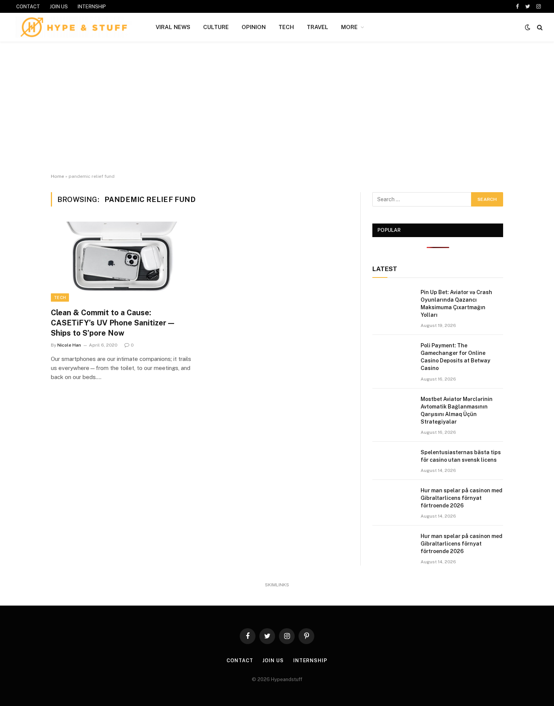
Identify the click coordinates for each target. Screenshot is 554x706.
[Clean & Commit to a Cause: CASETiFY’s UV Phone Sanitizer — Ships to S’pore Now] (122, 262)
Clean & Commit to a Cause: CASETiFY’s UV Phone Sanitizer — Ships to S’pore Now (112, 323)
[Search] (539, 27)
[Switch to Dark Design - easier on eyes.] (527, 27)
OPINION (254, 27)
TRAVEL (317, 27)
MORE (349, 27)
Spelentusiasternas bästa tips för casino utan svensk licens (461, 456)
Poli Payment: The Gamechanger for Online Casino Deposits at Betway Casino (455, 356)
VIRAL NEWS (173, 27)
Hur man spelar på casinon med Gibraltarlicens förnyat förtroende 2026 (461, 498)
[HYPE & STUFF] (73, 27)
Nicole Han (69, 345)
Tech (60, 297)
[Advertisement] (277, 107)
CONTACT (28, 6)
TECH (286, 27)
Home (57, 176)
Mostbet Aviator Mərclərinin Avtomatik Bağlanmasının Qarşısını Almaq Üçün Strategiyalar (457, 410)
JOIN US (59, 6)
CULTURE (216, 27)
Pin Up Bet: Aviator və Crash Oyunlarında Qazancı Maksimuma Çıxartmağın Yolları (456, 303)
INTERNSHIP (92, 6)
